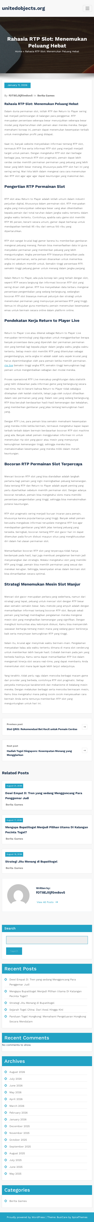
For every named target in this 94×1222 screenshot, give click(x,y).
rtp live (8, 365)
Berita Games (45, 95)
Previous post (15, 724)
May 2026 (15, 1092)
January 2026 (17, 1119)
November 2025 (19, 1133)
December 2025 (19, 1126)
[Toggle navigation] (87, 8)
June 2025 (16, 1166)
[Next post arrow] (85, 750)
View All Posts (45, 902)
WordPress (38, 1217)
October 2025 (18, 1139)
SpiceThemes (79, 1217)
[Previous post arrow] (85, 727)
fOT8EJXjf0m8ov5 (21, 95)
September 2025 (20, 1146)
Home (18, 51)
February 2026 (18, 1112)
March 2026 (16, 1105)
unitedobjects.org (23, 8)
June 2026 (16, 1085)
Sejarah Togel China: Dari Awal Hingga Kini (36, 1009)
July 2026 (15, 1078)
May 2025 (15, 1173)
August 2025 (17, 1153)
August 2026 (17, 1072)
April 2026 (16, 1099)
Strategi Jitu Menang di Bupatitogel (31, 861)
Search (10, 928)
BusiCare (62, 1217)
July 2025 (15, 1160)
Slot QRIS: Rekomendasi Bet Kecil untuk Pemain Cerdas (42, 729)
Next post (12, 745)
